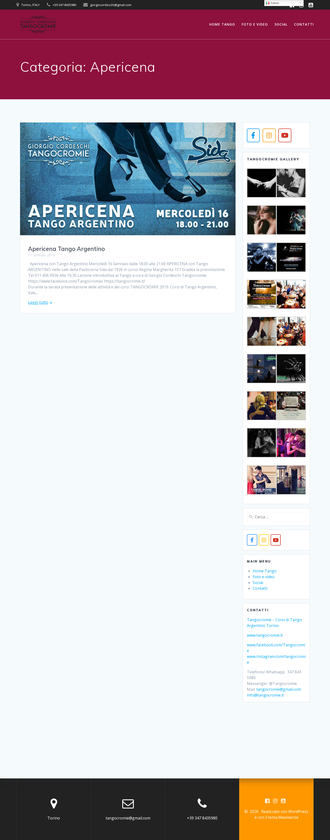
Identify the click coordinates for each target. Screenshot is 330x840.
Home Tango (222, 24)
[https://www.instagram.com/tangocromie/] (264, 540)
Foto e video (255, 24)
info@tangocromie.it (265, 695)
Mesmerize (288, 817)
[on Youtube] (284, 135)
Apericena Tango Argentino (66, 248)
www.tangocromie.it (265, 635)
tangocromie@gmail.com (278, 689)
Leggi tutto (38, 302)
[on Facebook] (253, 135)
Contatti (304, 24)
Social (280, 24)
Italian (274, 3)
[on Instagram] (269, 135)
